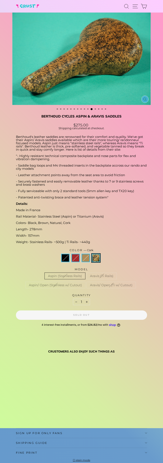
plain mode (83, 460)
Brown (75, 258)
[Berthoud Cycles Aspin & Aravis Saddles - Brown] (23, 414)
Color (82, 250)
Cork (96, 258)
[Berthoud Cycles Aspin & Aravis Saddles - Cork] (33, 414)
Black (65, 258)
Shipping (65, 128)
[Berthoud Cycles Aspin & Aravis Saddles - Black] (18, 414)
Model (81, 269)
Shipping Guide (32, 443)
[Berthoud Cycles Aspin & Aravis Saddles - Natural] (28, 414)
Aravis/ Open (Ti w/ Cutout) (111, 285)
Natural (86, 258)
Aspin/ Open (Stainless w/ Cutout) (55, 285)
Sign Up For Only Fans (39, 433)
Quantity (81, 295)
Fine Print (26, 452)
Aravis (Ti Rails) (101, 276)
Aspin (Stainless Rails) (65, 276)
